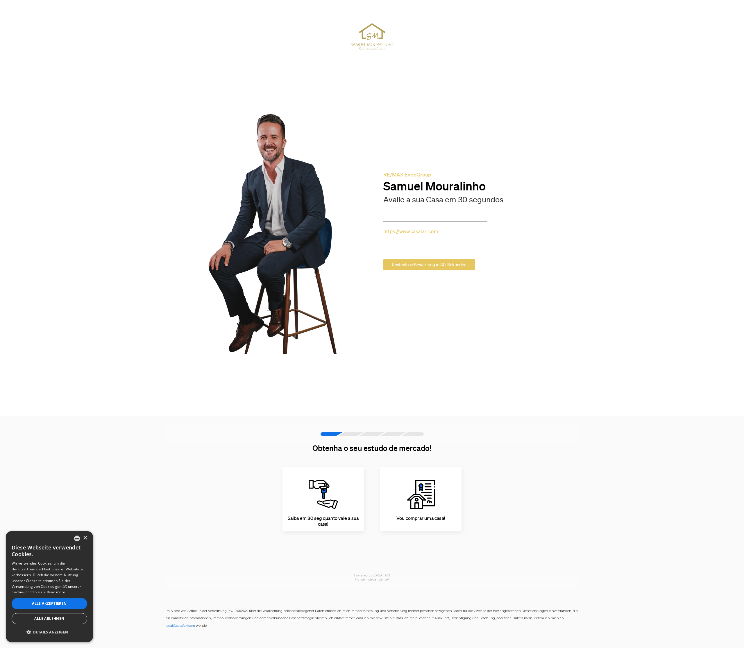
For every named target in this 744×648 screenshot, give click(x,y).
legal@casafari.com (180, 626)
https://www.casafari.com (410, 231)
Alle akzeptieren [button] (49, 603)
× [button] (85, 538)
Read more (56, 592)
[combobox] (77, 538)
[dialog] (49, 586)
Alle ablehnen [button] (49, 618)
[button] (49, 632)
